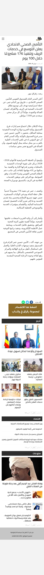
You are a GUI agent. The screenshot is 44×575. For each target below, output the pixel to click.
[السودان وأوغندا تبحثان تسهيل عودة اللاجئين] (22, 336)
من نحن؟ (31, 532)
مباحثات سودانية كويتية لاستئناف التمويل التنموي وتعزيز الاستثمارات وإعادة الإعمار (22, 440)
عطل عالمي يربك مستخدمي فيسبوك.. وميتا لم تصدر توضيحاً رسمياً (18, 506)
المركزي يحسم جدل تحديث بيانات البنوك (28, 434)
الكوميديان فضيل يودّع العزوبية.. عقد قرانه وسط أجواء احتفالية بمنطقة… (17, 518)
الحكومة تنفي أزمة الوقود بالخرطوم (29, 429)
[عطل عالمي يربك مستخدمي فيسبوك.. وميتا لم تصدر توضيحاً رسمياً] (37, 506)
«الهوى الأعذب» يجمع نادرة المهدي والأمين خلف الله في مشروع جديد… (19, 494)
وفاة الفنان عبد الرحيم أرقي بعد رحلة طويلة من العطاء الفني (22, 484)
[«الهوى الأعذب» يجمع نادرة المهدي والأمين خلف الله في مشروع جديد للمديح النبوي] (37, 494)
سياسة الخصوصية (16, 532)
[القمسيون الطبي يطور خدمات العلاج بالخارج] (32, 390)
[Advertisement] (22, 16)
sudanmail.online (17, 536)
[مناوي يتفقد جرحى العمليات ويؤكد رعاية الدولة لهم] (11, 365)
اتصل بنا (25, 532)
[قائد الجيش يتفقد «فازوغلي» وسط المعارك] (32, 365)
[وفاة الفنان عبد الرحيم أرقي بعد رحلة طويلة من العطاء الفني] (22, 469)
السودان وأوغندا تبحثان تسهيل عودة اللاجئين (25, 352)
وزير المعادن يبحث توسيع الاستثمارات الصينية (26, 423)
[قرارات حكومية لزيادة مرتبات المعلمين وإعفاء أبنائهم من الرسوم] (11, 390)
